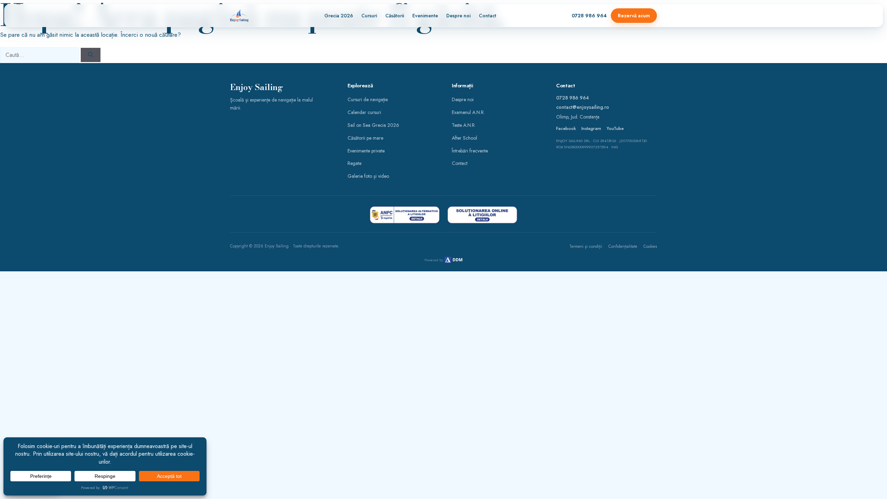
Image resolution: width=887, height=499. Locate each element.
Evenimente (425, 15)
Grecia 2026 (338, 15)
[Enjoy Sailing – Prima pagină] (239, 15)
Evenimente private (366, 150)
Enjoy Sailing (256, 87)
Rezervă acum (634, 15)
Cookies (650, 246)
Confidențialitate (622, 246)
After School (464, 137)
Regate (354, 163)
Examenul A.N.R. (468, 112)
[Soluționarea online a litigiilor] (482, 215)
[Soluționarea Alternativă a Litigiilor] (405, 215)
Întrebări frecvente (470, 150)
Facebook (566, 128)
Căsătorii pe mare (365, 137)
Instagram (591, 128)
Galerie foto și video (368, 176)
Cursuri (369, 15)
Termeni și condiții (585, 246)
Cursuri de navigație (368, 99)
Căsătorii (394, 15)
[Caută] (90, 55)
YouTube (615, 128)
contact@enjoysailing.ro (582, 107)
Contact (487, 15)
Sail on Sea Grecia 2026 (373, 125)
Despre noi (458, 15)
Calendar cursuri (364, 112)
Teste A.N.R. (464, 125)
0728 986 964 (589, 15)
